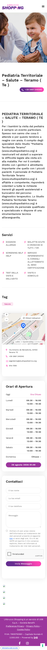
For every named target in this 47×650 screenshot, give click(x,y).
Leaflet (17, 342)
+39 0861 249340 (33, 89)
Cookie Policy (23, 629)
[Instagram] (27, 643)
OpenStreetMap (28, 342)
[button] (43, 6)
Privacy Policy (33, 626)
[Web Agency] (36, 637)
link (11, 538)
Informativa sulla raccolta (10, 648)
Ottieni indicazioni (33, 318)
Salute (7, 304)
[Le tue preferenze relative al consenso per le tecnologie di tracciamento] (42, 645)
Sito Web (13, 366)
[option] (23, 38)
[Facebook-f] (19, 643)
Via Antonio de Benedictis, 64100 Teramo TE (23, 351)
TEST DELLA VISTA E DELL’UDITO (12, 276)
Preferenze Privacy (15, 626)
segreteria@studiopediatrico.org (22, 361)
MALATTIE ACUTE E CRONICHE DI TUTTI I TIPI (36, 245)
